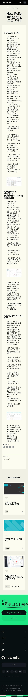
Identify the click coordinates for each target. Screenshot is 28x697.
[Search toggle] (20, 2)
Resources (7, 8)
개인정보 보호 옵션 (13, 688)
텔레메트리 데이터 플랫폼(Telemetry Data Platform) (13, 48)
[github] (16, 671)
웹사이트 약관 (4, 688)
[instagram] (24, 671)
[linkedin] (3, 671)
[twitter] (12, 671)
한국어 (21, 690)
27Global (13, 309)
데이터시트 (15, 8)
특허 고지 (15, 690)
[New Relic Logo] (7, 2)
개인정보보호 (19, 685)
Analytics (6, 459)
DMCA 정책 (12, 685)
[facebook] (20, 671)
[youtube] (8, 671)
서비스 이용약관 (5, 685)
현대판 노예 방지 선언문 (6, 690)
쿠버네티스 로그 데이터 (13, 221)
